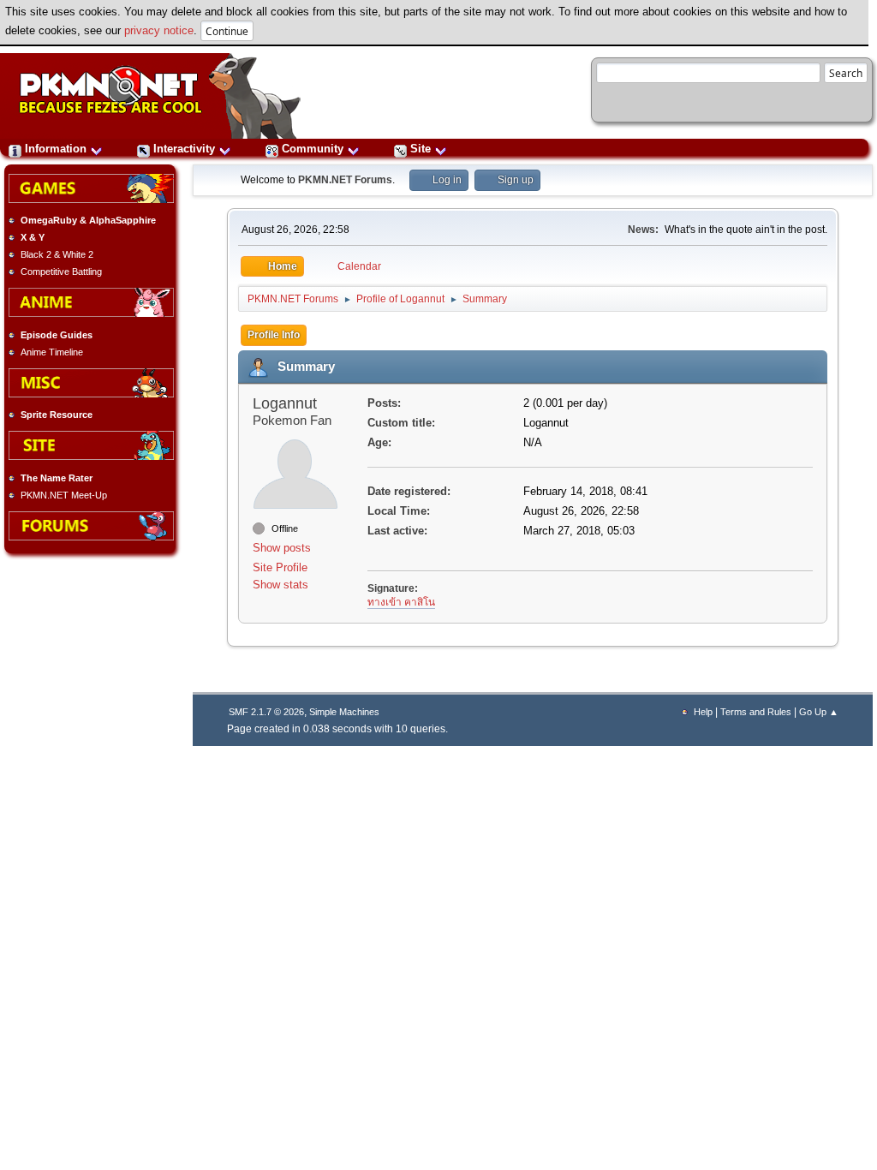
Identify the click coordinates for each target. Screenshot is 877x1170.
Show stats (280, 584)
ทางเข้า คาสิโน (401, 602)
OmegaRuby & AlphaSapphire (88, 220)
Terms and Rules (755, 712)
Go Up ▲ (818, 712)
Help (703, 712)
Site (420, 148)
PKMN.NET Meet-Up (64, 495)
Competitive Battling (61, 271)
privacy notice (159, 30)
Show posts (282, 547)
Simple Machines (344, 712)
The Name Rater (56, 478)
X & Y (33, 237)
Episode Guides (56, 335)
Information (55, 148)
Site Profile (280, 567)
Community (312, 148)
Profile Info (274, 335)
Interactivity (184, 148)
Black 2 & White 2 (57, 254)
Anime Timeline (52, 352)
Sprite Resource (56, 414)
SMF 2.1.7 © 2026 (266, 712)
